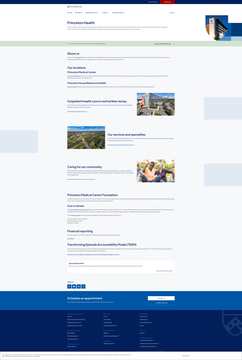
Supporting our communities (74, 325)
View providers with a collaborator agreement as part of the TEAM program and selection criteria (93, 254)
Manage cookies (185, 355)
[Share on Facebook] (69, 286)
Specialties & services (91, 12)
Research (106, 333)
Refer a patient (71, 333)
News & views (143, 316)
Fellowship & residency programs (149, 343)
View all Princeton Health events (164, 271)
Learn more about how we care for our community (80, 179)
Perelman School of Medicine (147, 346)
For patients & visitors (118, 12)
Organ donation (108, 322)
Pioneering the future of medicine (76, 319)
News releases (144, 319)
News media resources (146, 322)
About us (69, 316)
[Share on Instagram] (74, 286)
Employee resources (109, 343)
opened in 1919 (80, 57)
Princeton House (71, 86)
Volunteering (107, 319)
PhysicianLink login (72, 336)
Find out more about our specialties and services (121, 145)
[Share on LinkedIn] (79, 286)
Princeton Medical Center (74, 76)
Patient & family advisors (110, 325)
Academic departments (146, 340)
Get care (69, 12)
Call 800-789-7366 (162, 303)
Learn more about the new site (162, 43)
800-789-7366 (153, 2)
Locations (104, 12)
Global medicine (71, 346)
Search (173, 12)
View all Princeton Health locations (76, 111)
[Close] (174, 43)
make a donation (76, 215)
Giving (105, 316)
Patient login (167, 2)
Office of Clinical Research (111, 336)
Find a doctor (78, 12)
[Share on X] (83, 286)
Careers (142, 333)
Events (141, 325)
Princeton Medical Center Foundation (80, 209)
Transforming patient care (74, 322)
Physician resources (72, 339)
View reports (70, 238)
